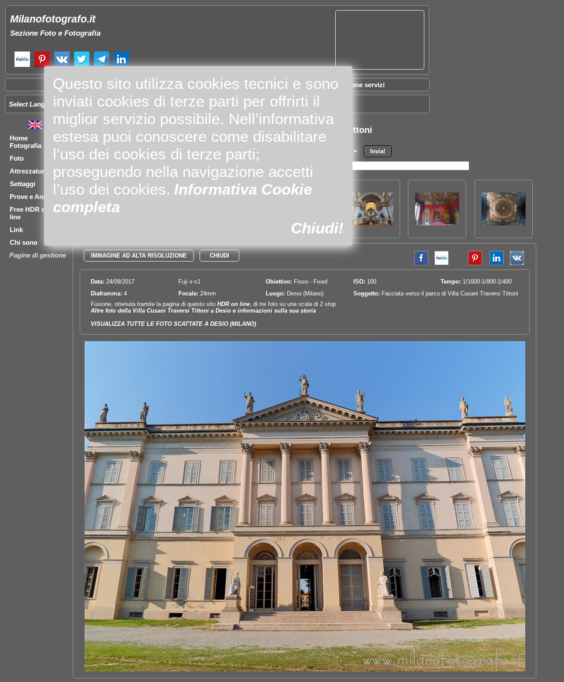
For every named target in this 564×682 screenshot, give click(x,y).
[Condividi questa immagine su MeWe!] (441, 263)
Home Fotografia (25, 141)
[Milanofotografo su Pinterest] (42, 66)
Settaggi (22, 184)
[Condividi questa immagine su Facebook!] (419, 263)
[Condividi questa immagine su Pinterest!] (468, 263)
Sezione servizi (361, 84)
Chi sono (23, 242)
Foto (17, 158)
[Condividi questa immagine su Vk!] (516, 263)
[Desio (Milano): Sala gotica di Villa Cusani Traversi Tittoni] (437, 223)
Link (16, 229)
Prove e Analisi (33, 196)
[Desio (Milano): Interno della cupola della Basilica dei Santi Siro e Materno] (504, 223)
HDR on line (233, 304)
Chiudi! (317, 227)
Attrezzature (29, 171)
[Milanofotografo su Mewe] (22, 66)
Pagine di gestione (37, 255)
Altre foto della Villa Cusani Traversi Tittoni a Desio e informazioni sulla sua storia (203, 310)
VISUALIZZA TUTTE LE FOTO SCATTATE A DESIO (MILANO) (173, 324)
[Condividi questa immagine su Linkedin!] (494, 263)
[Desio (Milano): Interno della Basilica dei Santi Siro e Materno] (371, 223)
